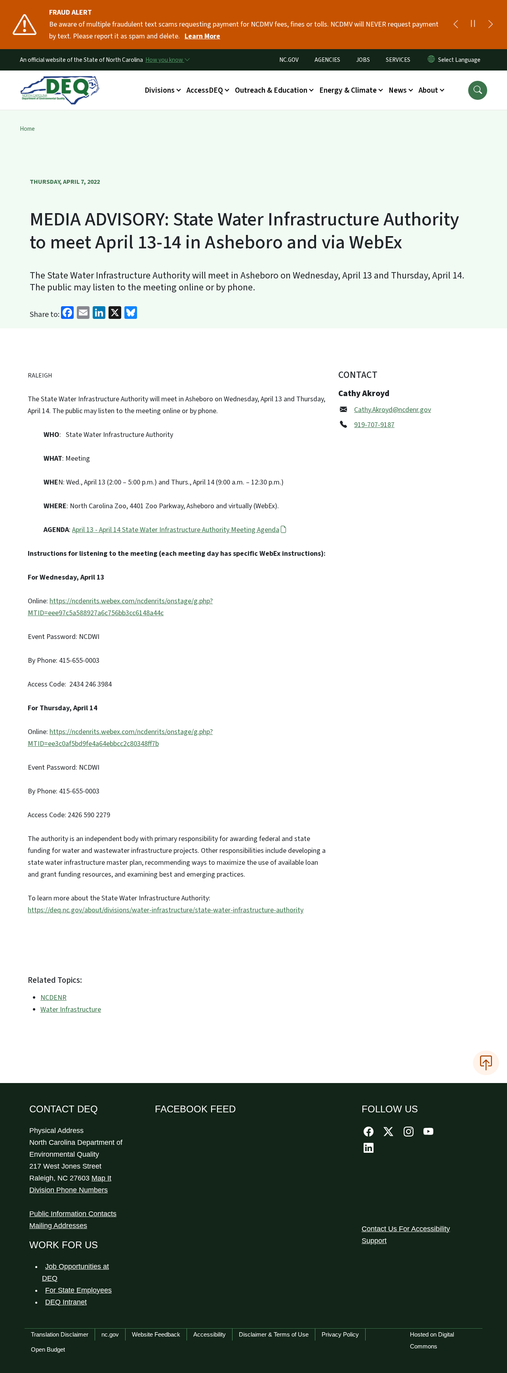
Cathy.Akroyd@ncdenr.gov (392, 410)
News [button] (398, 90)
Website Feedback (156, 1334)
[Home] (60, 81)
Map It (101, 1178)
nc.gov (110, 1334)
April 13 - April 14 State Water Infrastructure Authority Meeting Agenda (175, 530)
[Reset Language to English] (431, 60)
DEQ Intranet (66, 1302)
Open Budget (48, 1349)
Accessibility (209, 1334)
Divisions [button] (160, 90)
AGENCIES (327, 59)
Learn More (202, 36)
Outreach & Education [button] (271, 90)
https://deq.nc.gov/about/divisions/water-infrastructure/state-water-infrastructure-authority (165, 910)
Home (27, 128)
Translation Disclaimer (59, 1334)
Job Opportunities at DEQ (75, 1272)
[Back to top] (486, 1063)
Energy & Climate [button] (348, 90)
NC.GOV (289, 59)
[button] (477, 90)
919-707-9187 (374, 425)
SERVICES (398, 59)
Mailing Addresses (58, 1226)
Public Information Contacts (72, 1214)
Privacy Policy (340, 1334)
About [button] (428, 90)
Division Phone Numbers (68, 1190)
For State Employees (78, 1290)
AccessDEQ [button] (205, 90)
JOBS (363, 59)
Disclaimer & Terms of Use (274, 1334)
